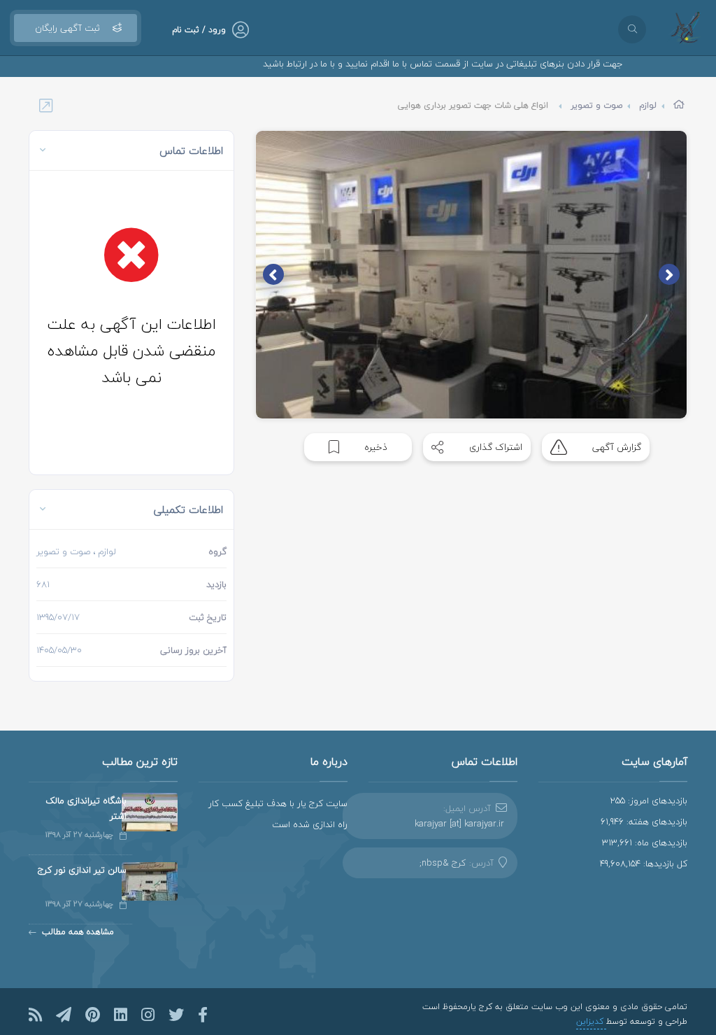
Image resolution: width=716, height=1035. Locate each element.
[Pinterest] (92, 1014)
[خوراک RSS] (35, 1014)
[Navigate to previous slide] (669, 274)
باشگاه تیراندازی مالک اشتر (86, 808)
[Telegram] (63, 1014)
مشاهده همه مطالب (78, 931)
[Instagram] (148, 1014)
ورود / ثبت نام (199, 29)
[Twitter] (176, 1014)
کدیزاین (591, 1021)
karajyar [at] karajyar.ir (459, 823)
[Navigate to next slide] (273, 274)
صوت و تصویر (596, 105)
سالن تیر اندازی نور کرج (82, 870)
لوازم (648, 105)
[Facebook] (203, 1014)
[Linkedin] (120, 1014)
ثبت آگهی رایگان (67, 28)
